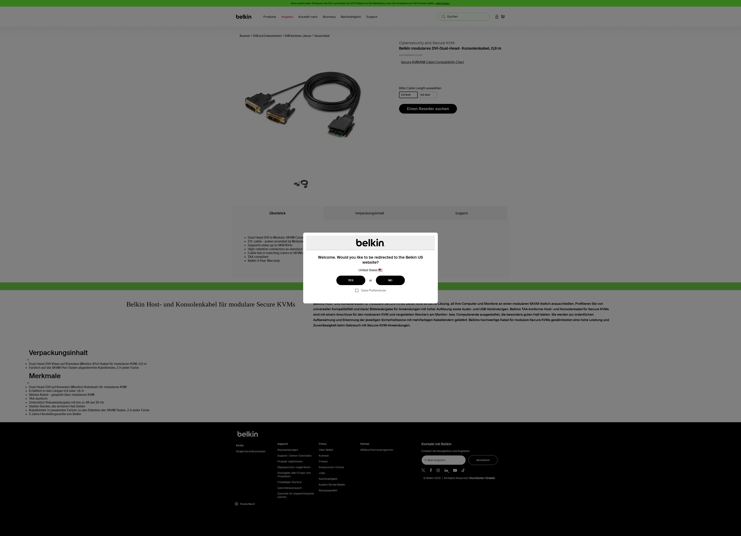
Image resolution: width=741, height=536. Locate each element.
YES (351, 280)
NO (390, 280)
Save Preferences (373, 290)
